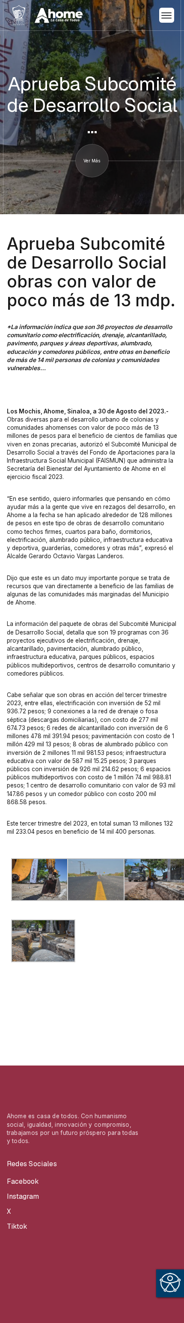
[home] (46, 15)
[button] (166, 15)
